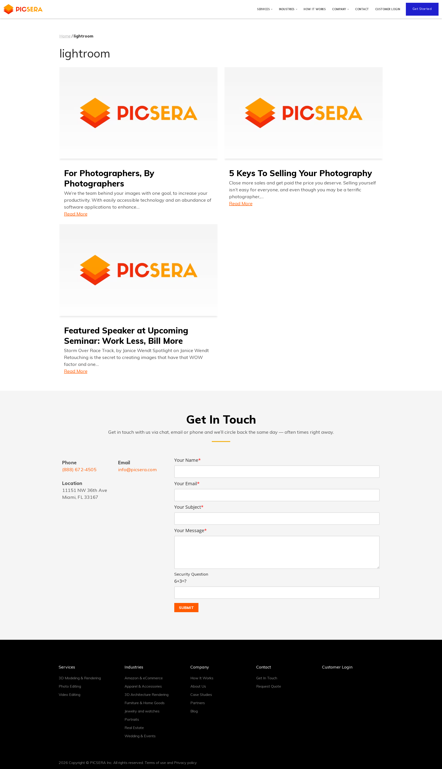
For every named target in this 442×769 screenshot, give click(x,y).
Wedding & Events (140, 736)
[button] (272, 9)
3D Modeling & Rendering (80, 678)
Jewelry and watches (142, 711)
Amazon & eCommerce (144, 678)
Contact (362, 9)
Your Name (187, 460)
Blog (194, 711)
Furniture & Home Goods (145, 702)
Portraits (132, 719)
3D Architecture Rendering (147, 694)
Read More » (75, 213)
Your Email (187, 483)
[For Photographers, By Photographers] (138, 113)
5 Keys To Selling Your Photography (300, 173)
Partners (197, 702)
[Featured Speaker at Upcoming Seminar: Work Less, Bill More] (138, 270)
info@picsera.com (137, 469)
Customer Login (387, 9)
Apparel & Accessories (143, 686)
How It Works (315, 9)
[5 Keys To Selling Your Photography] (303, 113)
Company (199, 667)
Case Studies (201, 694)
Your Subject (189, 507)
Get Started (422, 9)
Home (65, 36)
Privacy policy (185, 762)
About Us (198, 686)
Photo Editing (70, 686)
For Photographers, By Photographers (109, 178)
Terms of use (155, 762)
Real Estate (134, 727)
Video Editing (69, 694)
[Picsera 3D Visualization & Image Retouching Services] (23, 9)
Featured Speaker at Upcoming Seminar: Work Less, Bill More (126, 335)
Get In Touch (266, 678)
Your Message (190, 530)
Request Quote (268, 686)
